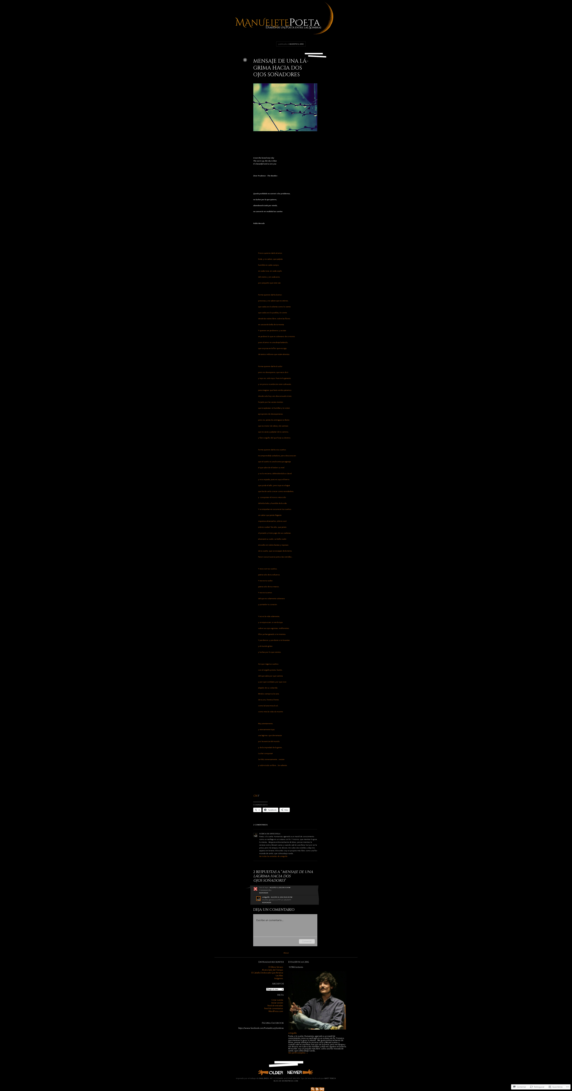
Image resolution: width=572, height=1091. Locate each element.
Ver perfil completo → (298, 1053)
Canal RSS (316, 1089)
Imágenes (278, 978)
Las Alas (279, 975)
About (286, 953)
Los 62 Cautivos (300, 1072)
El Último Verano (276, 967)
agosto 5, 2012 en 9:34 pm (280, 887)
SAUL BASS (264, 1078)
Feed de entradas (275, 1006)
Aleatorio (321, 1089)
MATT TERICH (330, 1078)
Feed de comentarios (273, 1008)
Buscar (312, 1089)
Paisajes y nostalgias (270, 1072)
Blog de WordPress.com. (286, 1081)
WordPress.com (275, 1011)
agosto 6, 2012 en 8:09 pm (281, 897)
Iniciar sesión (277, 1003)
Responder (263, 893)
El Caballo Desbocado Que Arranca (267, 973)
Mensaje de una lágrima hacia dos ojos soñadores (280, 68)
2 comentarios (260, 825)
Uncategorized (235, 66)
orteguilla (237, 63)
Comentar (307, 941)
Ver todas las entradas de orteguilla (273, 856)
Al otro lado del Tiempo (272, 970)
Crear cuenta (277, 1000)
